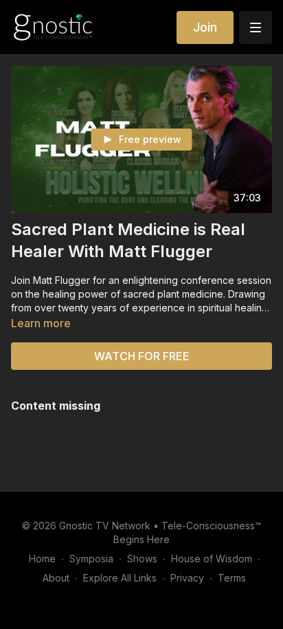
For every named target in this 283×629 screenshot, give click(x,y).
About (56, 578)
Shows (142, 558)
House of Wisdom (211, 558)
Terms (232, 578)
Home (42, 558)
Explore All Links (120, 578)
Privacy (187, 578)
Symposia (91, 558)
